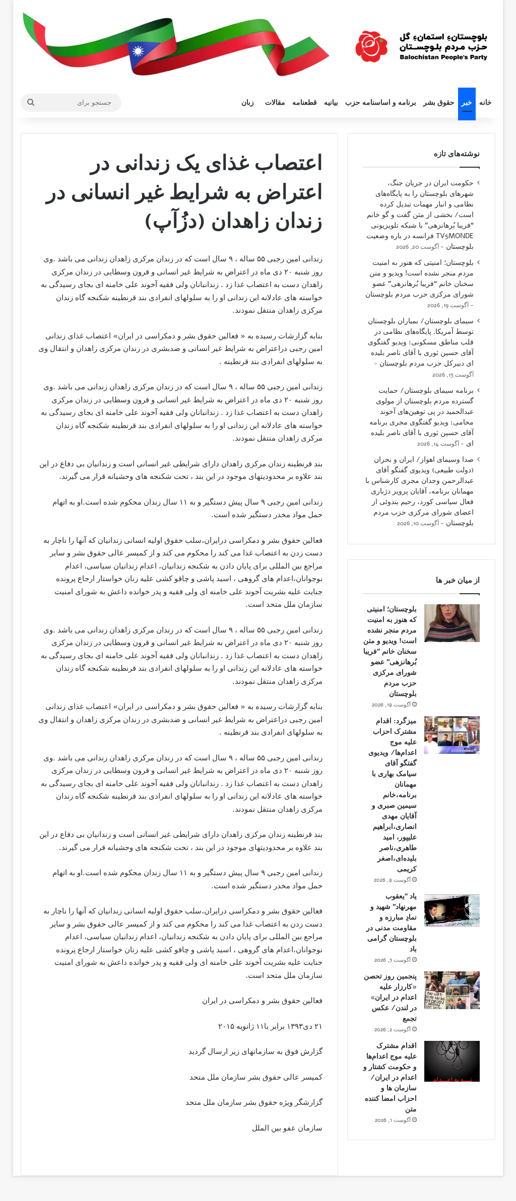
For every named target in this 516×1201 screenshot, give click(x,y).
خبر (467, 102)
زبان (247, 102)
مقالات (275, 102)
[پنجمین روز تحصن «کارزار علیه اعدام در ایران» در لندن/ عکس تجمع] (452, 990)
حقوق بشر (439, 102)
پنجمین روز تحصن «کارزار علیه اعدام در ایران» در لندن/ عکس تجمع (390, 997)
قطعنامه (304, 102)
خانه (485, 102)
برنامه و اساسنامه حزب (380, 102)
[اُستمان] (421, 42)
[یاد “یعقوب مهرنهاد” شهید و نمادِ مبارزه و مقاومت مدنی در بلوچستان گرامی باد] (452, 910)
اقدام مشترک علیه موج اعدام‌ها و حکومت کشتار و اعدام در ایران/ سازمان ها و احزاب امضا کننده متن (390, 1077)
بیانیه (331, 102)
